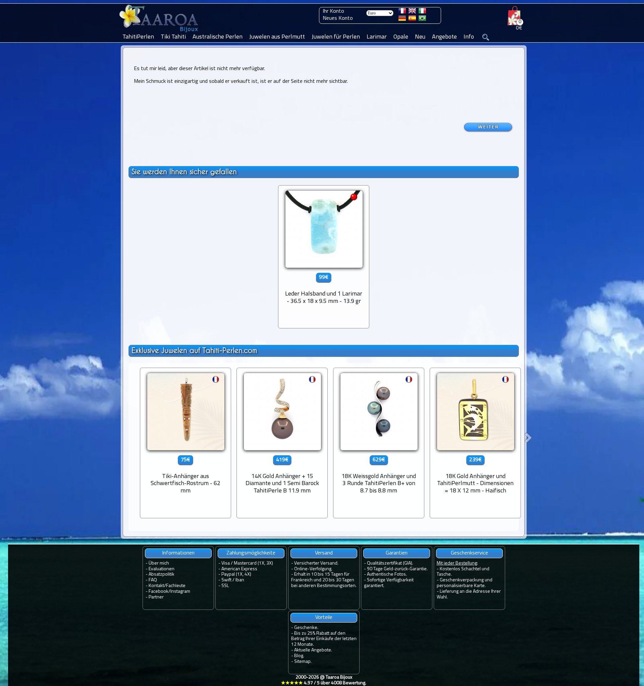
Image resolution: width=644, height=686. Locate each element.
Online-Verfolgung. (313, 569)
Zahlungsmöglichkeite (250, 553)
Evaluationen (161, 569)
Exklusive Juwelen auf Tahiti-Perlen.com (194, 350)
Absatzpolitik (161, 574)
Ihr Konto (333, 11)
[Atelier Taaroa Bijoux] (159, 32)
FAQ (153, 580)
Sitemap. (303, 661)
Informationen (178, 553)
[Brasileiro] (422, 19)
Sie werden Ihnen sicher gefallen (184, 171)
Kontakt (156, 585)
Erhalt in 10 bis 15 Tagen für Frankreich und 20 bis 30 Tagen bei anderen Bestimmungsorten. (324, 580)
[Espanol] (412, 19)
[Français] (402, 12)
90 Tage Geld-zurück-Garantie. (397, 569)
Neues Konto (338, 18)
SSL (225, 585)
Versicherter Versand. (316, 563)
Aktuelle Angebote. (313, 650)
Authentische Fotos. (387, 574)
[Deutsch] (402, 19)
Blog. (299, 655)
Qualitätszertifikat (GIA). (390, 563)
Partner (156, 597)
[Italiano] (422, 12)
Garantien (397, 553)
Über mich (159, 563)
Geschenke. (306, 627)
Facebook (158, 591)
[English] (412, 12)
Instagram (180, 591)
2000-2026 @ (323, 680)
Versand (324, 553)
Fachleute (175, 585)
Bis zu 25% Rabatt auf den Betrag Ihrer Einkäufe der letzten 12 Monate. (324, 639)
